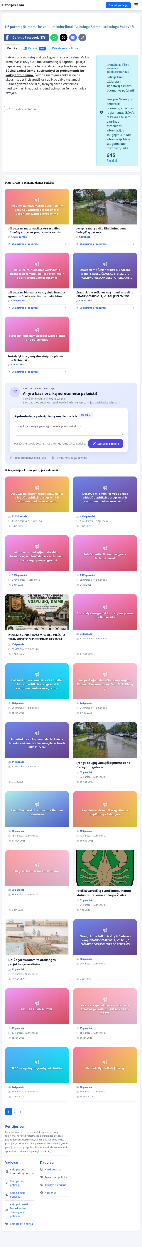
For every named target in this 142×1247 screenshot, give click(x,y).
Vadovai (11, 1162)
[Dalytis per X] (63, 37)
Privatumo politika (65, 48)
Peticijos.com (13, 5)
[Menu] (136, 5)
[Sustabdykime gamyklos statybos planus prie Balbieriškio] (37, 346)
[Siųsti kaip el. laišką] (73, 37)
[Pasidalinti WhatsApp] (54, 37)
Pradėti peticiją (118, 5)
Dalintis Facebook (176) (29, 38)
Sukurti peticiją (108, 443)
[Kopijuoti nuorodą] (82, 37)
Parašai (35, 48)
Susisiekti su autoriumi (23, 109)
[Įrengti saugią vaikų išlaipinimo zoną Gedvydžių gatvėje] (105, 218)
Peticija (12, 48)
